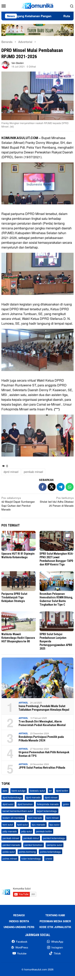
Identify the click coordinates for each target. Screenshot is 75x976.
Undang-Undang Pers (19, 927)
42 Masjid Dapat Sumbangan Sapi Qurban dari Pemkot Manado (18, 503)
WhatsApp (57, 941)
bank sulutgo (19, 790)
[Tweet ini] (52, 487)
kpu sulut (54, 824)
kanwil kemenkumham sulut (18, 811)
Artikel (23, 702)
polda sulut (9, 851)
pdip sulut (26, 831)
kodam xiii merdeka (13, 817)
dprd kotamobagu (12, 797)
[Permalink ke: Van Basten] (5, 64)
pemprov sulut (54, 845)
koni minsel (52, 817)
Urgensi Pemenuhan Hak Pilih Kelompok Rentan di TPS (44, 754)
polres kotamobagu (50, 851)
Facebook (21, 941)
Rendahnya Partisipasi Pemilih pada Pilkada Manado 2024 (41, 738)
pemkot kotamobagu (54, 838)
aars (5, 790)
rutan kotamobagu (31, 858)
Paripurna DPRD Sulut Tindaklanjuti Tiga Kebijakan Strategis (14, 597)
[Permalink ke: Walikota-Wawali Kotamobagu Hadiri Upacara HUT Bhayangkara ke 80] (18, 621)
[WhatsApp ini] (70, 487)
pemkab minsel (33, 472)
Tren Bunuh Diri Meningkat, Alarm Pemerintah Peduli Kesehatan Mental (42, 723)
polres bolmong (27, 851)
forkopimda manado (48, 804)
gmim (66, 804)
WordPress (21, 947)
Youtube (21, 953)
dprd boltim (62, 790)
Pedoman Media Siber (55, 921)
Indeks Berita (19, 921)
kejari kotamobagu (47, 811)
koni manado (35, 817)
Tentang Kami (55, 915)
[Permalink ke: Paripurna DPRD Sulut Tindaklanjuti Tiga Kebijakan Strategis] (18, 581)
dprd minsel (11, 472)
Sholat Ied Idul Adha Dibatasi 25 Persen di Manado (57, 501)
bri (50, 790)
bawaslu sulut (37, 790)
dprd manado (33, 797)
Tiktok (57, 953)
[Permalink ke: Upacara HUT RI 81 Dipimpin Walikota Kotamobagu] (18, 541)
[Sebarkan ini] (43, 487)
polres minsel (10, 858)
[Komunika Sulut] (37, 5)
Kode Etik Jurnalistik (55, 927)
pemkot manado (11, 845)
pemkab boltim (44, 831)
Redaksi (19, 915)
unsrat (48, 858)
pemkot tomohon (33, 845)
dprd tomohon (25, 804)
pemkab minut (31, 838)
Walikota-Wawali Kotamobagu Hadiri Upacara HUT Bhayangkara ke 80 (18, 638)
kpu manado (38, 824)
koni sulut (8, 824)
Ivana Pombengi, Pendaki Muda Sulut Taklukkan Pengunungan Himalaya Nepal (44, 707)
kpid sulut (22, 824)
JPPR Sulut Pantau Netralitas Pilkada (42, 767)
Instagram (57, 947)
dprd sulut (8, 804)
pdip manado (10, 831)
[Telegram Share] (61, 487)
